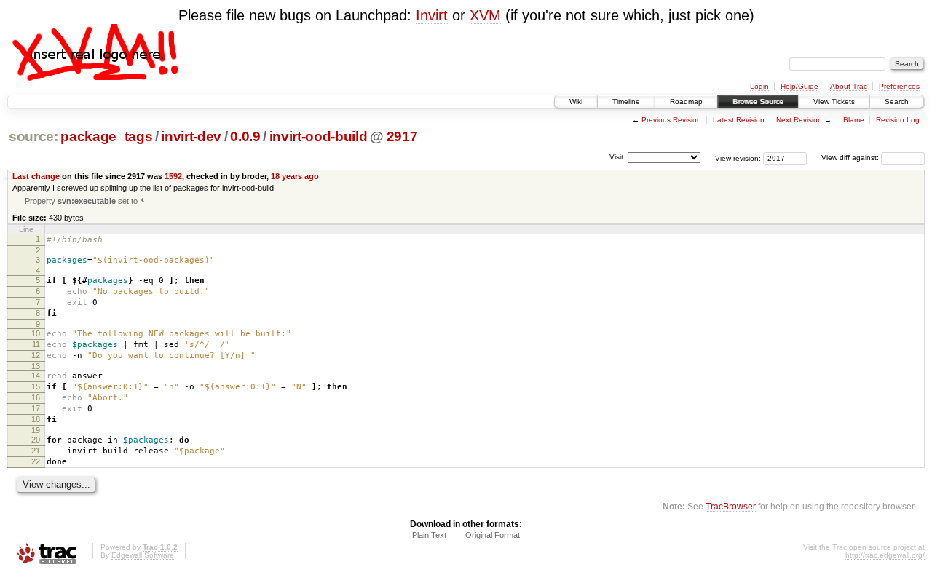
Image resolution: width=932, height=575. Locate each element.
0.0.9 (245, 136)
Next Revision (799, 120)
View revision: (738, 158)
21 (35, 450)
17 (35, 408)
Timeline (626, 102)
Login (759, 86)
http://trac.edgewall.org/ (885, 555)
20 (35, 439)
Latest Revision (739, 120)
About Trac (848, 86)
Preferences (899, 86)
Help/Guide (799, 86)
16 (35, 397)
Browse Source (757, 102)
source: (33, 136)
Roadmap (686, 102)
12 (35, 355)
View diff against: (851, 158)
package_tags (106, 136)
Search (897, 102)
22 (35, 461)
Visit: (617, 157)
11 (36, 344)
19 (35, 430)
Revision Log (898, 120)
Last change (36, 176)
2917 (402, 136)
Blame (853, 120)
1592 (173, 176)
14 (35, 375)
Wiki (575, 102)
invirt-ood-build (318, 136)
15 (35, 386)
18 (35, 419)
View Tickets (834, 102)
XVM (485, 15)
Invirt (432, 15)
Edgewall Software (142, 555)
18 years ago (295, 176)
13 (35, 366)
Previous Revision (671, 120)
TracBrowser (731, 506)
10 (35, 333)
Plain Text (429, 535)
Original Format (492, 535)
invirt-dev (191, 136)
